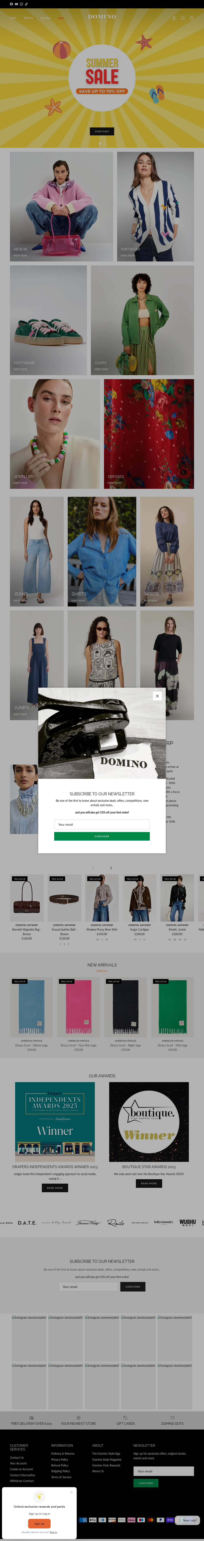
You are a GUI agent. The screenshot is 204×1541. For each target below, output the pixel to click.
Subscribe (102, 836)
